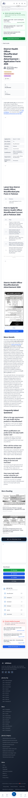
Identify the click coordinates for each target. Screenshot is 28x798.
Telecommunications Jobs (8, 757)
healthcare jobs (7, 75)
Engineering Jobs (6, 746)
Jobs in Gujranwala (7, 686)
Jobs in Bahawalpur (7, 682)
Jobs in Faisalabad (6, 684)
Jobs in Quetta (6, 724)
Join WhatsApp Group (15, 539)
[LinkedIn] (9, 672)
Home (3, 7)
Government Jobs (8, 71)
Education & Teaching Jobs (8, 744)
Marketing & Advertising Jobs (9, 755)
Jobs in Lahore (6, 695)
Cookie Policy (22, 786)
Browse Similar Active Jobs (13, 38)
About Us (5, 773)
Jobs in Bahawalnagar (7, 680)
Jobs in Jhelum (6, 693)
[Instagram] (12, 672)
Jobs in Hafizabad (6, 691)
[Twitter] (6, 672)
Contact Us (5, 775)
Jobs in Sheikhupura (7, 711)
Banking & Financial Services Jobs (10, 740)
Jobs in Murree (6, 699)
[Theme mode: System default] (22, 3)
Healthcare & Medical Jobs (8, 750)
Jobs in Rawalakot (6, 728)
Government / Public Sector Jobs (10, 748)
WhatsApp (15, 570)
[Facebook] (3, 672)
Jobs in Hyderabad (7, 717)
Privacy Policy (5, 777)
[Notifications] (14, 3)
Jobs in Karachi (6, 719)
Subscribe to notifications (7, 789)
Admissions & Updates (7, 771)
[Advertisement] (14, 127)
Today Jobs (5, 769)
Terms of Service (14, 786)
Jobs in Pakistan (7, 7)
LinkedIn (15, 577)
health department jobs (9, 73)
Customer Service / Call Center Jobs (10, 742)
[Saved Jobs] (17, 3)
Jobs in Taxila (5, 713)
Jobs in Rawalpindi (7, 701)
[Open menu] (25, 3)
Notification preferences (20, 789)
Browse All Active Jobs (13, 646)
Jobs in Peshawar (6, 722)
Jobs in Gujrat (6, 689)
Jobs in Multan (6, 697)
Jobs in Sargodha (6, 709)
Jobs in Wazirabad (6, 715)
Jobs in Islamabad (6, 730)
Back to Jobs (6, 43)
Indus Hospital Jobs (16, 344)
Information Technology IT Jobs (9, 752)
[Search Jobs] (19, 3)
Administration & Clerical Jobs (9, 738)
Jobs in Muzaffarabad (7, 726)
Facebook (15, 573)
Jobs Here (5, 767)
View (14, 327)
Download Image (14, 331)
